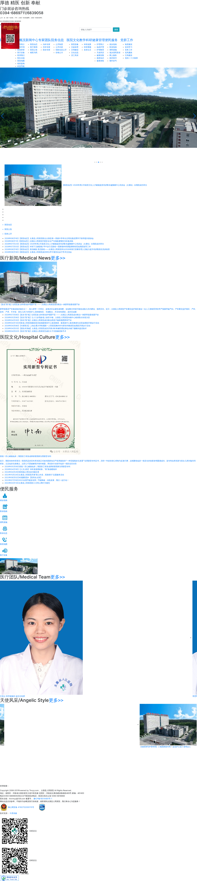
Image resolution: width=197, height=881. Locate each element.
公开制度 (59, 44)
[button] (2, 115)
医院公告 (33, 50)
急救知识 (100, 58)
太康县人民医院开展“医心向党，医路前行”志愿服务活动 (34, 475)
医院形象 (74, 44)
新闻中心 (32, 40)
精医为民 (33, 52)
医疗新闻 (33, 47)
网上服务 (113, 55)
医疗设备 (21, 52)
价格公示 (59, 52)
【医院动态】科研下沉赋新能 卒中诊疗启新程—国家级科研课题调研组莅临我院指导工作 (48, 246)
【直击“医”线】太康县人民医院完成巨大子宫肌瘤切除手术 (35, 331)
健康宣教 (100, 55)
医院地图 (21, 61)
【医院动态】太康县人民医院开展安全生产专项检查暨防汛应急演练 (39, 241)
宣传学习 (128, 47)
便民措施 (113, 50)
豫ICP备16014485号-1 (42, 798)
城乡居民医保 (114, 52)
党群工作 (126, 40)
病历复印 (113, 58)
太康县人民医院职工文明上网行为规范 (27, 483)
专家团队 (44, 40)
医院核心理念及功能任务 (22, 472)
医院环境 (21, 47)
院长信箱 (21, 58)
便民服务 (111, 40)
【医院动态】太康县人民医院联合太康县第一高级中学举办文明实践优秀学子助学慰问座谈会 (49, 238)
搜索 (116, 29)
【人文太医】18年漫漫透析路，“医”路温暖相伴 (31, 469)
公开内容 (59, 47)
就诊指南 (113, 44)
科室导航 (21, 66)
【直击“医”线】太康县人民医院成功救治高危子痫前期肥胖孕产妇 (38, 320)
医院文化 (73, 40)
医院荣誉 (21, 50)
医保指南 (113, 47)
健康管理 (98, 40)
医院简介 (21, 44)
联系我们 (21, 55)
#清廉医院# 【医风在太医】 (23, 477)
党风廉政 (128, 52)
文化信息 (74, 52)
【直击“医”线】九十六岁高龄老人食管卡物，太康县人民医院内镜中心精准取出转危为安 (47, 317)
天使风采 (100, 52)
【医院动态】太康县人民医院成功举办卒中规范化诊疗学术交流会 (38, 252)
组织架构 (21, 63)
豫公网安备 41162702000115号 (21, 807)
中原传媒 (13, 813)
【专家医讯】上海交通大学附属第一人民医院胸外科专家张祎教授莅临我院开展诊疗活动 (47, 325)
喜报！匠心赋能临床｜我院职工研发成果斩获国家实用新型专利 (37, 466)
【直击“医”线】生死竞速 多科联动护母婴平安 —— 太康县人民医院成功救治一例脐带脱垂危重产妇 (52, 315)
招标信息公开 (61, 50)
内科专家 (46, 44)
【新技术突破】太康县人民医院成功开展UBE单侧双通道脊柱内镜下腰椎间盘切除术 (46, 328)
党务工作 (128, 50)
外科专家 (46, 47)
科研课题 (87, 47)
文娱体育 (74, 47)
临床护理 (100, 47)
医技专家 (46, 50)
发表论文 (87, 50)
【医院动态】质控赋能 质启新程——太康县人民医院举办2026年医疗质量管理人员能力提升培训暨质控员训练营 (57, 249)
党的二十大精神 (131, 58)
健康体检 (100, 61)
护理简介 (100, 44)
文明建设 (74, 50)
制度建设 (128, 44)
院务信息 (57, 40)
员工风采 (74, 55)
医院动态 (33, 44)
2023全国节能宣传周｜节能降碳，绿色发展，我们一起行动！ (37, 480)
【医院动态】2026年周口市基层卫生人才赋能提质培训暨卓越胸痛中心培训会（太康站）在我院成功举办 (54, 244)
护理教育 (100, 50)
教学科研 (85, 40)
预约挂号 (113, 61)
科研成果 (87, 44)
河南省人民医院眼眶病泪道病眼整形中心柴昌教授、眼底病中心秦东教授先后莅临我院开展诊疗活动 (52, 323)
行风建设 (128, 55)
